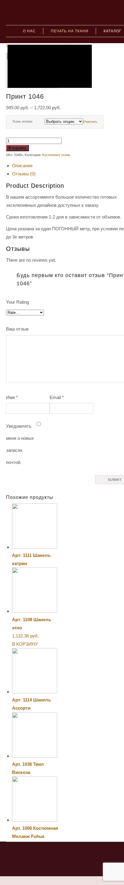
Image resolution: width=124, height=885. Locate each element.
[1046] (50, 66)
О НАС (29, 31)
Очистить (90, 122)
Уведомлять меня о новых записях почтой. (20, 444)
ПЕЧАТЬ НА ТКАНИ (69, 31)
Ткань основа (22, 121)
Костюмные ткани (56, 155)
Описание (22, 165)
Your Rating (17, 302)
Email (57, 397)
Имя (12, 397)
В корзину (17, 148)
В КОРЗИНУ (25, 644)
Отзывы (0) (24, 173)
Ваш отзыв (17, 328)
